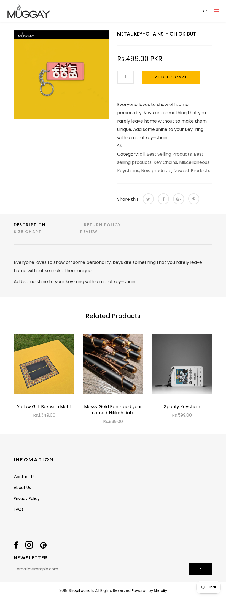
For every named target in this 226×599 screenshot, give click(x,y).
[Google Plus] (178, 198)
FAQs (18, 509)
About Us (22, 487)
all (142, 154)
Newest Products (191, 170)
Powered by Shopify (149, 590)
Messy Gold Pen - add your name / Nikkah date (113, 409)
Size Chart (28, 231)
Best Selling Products (169, 154)
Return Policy (102, 224)
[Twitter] (148, 198)
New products (156, 170)
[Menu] (216, 11)
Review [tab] (89, 231)
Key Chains (165, 162)
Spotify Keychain (182, 406)
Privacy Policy (27, 498)
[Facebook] (163, 198)
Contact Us (25, 476)
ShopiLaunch (81, 590)
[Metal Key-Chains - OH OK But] (61, 74)
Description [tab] (29, 224)
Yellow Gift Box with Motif (44, 406)
